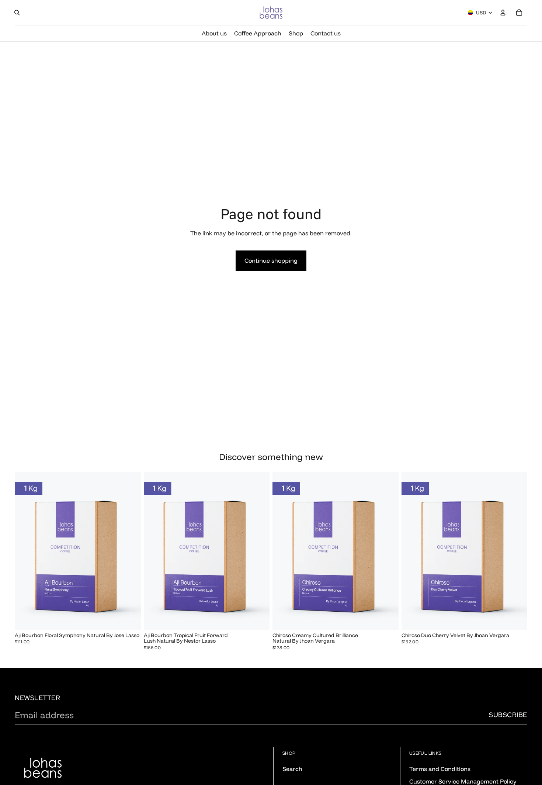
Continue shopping (271, 260)
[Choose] (129, 618)
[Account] (503, 12)
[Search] (17, 12)
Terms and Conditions (439, 768)
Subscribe (508, 714)
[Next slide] (130, 551)
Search (292, 768)
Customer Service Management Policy (463, 781)
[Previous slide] (26, 551)
